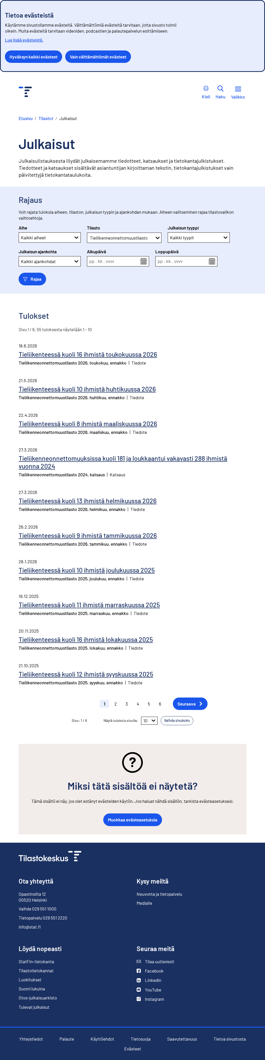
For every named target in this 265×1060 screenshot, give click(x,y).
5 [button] (149, 703)
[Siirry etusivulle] (50, 857)
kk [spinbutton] (100, 261)
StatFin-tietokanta (36, 961)
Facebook (150, 971)
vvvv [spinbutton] (110, 261)
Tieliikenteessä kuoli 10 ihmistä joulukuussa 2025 (87, 570)
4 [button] (138, 703)
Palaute (67, 1039)
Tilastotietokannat (36, 970)
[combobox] (90, 237)
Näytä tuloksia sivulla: (121, 720)
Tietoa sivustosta (230, 1039)
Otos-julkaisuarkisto (38, 997)
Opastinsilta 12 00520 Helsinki (33, 896)
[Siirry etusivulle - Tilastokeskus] (25, 92)
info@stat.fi (30, 926)
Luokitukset (30, 979)
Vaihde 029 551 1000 (37, 908)
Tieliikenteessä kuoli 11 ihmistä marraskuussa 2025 (89, 605)
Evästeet (132, 1048)
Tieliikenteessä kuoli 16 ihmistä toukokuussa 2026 (88, 354)
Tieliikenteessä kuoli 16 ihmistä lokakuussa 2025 (86, 639)
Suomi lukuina (32, 988)
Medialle (144, 903)
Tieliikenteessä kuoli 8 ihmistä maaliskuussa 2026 (88, 423)
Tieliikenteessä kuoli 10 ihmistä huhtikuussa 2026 (87, 389)
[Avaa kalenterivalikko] (144, 261)
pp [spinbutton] (91, 261)
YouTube (149, 989)
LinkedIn (149, 980)
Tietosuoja (141, 1038)
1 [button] (104, 703)
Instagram (150, 999)
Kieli (206, 96)
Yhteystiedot (31, 1038)
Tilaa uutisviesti (155, 961)
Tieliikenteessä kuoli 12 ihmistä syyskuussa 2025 (86, 674)
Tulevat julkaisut (34, 1007)
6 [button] (160, 703)
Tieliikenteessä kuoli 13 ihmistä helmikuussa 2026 (88, 501)
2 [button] (115, 703)
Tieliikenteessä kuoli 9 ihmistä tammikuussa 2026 (88, 535)
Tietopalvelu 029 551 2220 (43, 917)
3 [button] (127, 703)
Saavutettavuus (182, 1039)
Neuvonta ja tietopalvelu (159, 893)
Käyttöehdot (102, 1039)
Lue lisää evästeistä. (24, 39)
